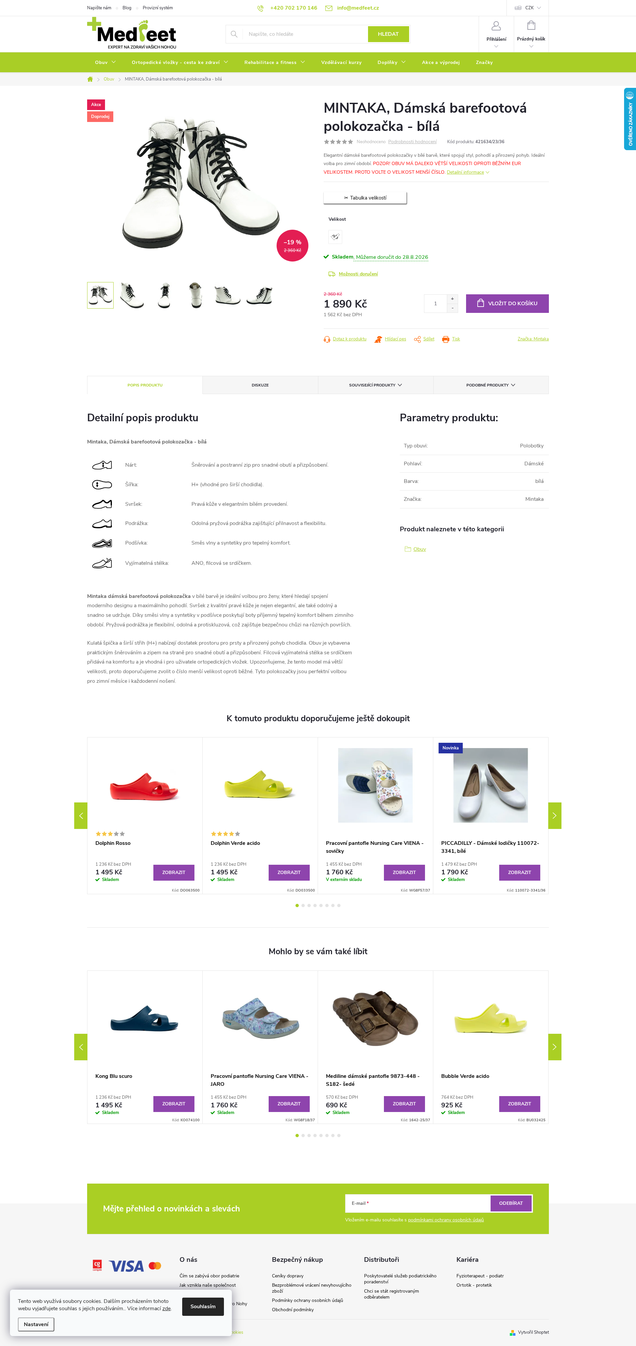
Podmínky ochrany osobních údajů (307, 1300)
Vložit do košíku (513, 303)
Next (554, 815)
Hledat (388, 34)
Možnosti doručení (358, 274)
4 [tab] (315, 905)
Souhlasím (203, 1306)
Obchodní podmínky (293, 1310)
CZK (529, 8)
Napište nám (99, 8)
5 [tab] (321, 905)
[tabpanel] (145, 815)
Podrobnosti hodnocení (412, 142)
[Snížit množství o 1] (452, 308)
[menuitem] (105, 62)
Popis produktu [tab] (145, 385)
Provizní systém (158, 8)
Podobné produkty (487, 385)
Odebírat (511, 1203)
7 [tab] (333, 905)
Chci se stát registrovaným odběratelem (391, 1294)
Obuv (419, 549)
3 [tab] (309, 905)
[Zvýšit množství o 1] (452, 299)
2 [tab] (303, 905)
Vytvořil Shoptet (533, 1332)
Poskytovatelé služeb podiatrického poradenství (400, 1279)
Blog (127, 8)
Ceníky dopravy (287, 1276)
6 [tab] (327, 905)
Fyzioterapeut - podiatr (480, 1276)
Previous (80, 815)
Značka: (533, 339)
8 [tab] (339, 905)
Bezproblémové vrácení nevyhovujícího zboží (311, 1288)
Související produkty (372, 385)
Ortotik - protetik (474, 1285)
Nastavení (36, 1324)
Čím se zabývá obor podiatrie (209, 1276)
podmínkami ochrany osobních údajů (446, 1220)
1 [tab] (297, 905)
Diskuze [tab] (260, 385)
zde (166, 1308)
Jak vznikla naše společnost (208, 1285)
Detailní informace (465, 172)
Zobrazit (174, 872)
